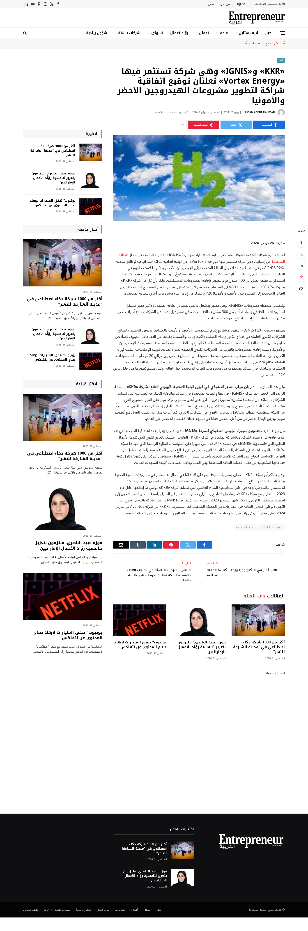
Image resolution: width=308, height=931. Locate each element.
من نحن (225, 4)
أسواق (157, 32)
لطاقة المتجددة (245, 527)
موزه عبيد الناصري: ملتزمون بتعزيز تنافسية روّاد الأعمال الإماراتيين (201, 647)
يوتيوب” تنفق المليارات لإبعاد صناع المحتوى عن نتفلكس (140, 645)
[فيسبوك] (301, 242)
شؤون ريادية (96, 32)
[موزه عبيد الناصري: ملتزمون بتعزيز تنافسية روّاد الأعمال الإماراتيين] (198, 620)
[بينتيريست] (301, 277)
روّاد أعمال (179, 32)
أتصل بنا (209, 4)
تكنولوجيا (120, 910)
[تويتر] (301, 254)
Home (256, 43)
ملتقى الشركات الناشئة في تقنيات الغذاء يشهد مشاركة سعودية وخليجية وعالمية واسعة (159, 575)
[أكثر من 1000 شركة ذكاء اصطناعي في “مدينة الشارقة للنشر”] (258, 620)
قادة (224, 32)
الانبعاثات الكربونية (271, 527)
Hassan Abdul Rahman (258, 112)
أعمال (204, 32)
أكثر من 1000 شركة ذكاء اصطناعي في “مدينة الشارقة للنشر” (259, 647)
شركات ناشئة (129, 32)
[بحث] (25, 33)
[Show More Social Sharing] (182, 125)
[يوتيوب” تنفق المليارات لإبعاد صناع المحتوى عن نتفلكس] (139, 620)
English (241, 4)
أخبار (269, 32)
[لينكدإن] (301, 265)
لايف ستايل (248, 32)
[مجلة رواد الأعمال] (256, 18)
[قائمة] (282, 33)
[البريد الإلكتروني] (301, 288)
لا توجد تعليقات (176, 112)
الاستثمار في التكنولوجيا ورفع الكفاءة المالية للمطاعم (242, 572)
